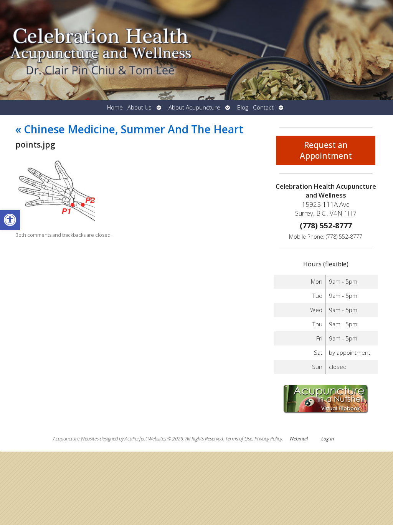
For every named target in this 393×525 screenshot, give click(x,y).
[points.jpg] (57, 221)
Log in (327, 438)
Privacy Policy (268, 438)
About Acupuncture (194, 107)
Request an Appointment (326, 150)
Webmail (298, 438)
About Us (139, 107)
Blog (242, 107)
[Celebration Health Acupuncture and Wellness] (196, 50)
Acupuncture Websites (76, 438)
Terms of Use (238, 438)
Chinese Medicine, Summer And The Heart (129, 129)
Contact (263, 107)
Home (115, 107)
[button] (10, 220)
